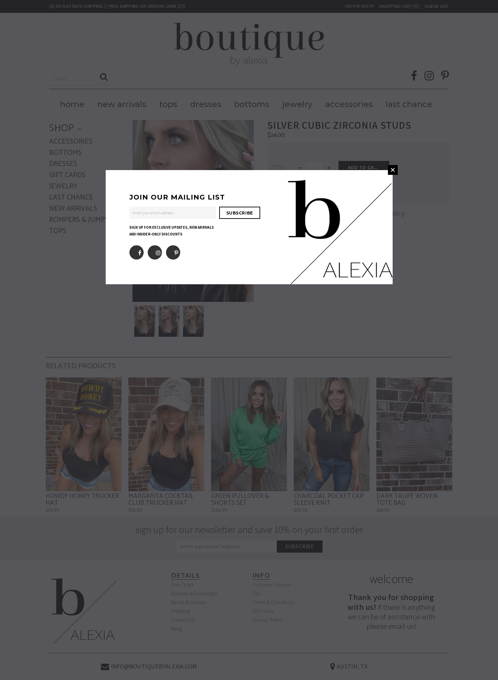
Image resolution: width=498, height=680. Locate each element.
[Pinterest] (176, 250)
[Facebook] (139, 250)
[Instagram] (158, 250)
